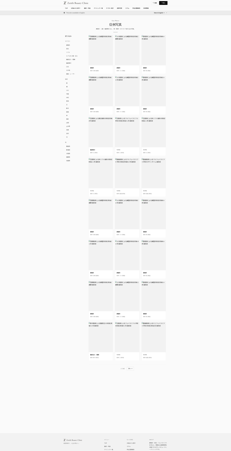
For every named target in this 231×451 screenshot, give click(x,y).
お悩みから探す (131, 443)
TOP (105, 443)
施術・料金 (107, 446)
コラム (129, 446)
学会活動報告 (130, 449)
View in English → (159, 13)
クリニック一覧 (108, 449)
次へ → (130, 368)
